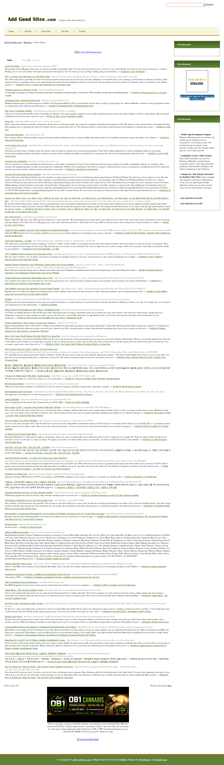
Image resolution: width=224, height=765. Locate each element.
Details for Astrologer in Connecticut (82, 169)
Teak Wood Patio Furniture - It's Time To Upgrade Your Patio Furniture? (36, 458)
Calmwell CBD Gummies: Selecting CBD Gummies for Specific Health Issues (37, 230)
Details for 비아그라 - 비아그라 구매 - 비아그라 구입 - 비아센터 (52, 453)
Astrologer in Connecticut (16, 161)
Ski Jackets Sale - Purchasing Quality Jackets (24, 603)
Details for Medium (49, 304)
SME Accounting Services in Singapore (21, 582)
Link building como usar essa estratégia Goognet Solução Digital (32, 288)
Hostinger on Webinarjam (16, 474)
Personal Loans (160, 759)
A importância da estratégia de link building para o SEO (29, 278)
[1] (159, 685)
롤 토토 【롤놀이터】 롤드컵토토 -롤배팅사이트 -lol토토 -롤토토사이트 (35, 365)
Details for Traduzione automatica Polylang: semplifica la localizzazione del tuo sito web (62, 577)
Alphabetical (35, 60)
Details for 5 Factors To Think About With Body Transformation (92, 378)
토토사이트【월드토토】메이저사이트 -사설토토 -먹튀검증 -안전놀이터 (35, 653)
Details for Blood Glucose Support (127, 386)
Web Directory (145, 759)
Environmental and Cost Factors (18, 391)
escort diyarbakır (12, 66)
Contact (82, 31)
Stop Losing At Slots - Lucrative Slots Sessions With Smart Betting (33, 407)
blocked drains (11, 524)
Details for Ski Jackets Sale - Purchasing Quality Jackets (127, 611)
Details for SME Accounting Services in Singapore (115, 585)
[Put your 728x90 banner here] (88, 52)
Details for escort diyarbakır (133, 71)
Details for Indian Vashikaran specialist (53, 558)
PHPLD (123, 759)
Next (170, 685)
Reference (28, 42)
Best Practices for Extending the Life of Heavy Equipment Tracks (32, 309)
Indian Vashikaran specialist (17, 532)
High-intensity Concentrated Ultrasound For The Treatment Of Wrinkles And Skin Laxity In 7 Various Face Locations (54, 513)
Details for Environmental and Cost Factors (74, 394)
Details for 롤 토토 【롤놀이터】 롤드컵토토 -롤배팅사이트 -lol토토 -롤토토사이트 (72, 370)
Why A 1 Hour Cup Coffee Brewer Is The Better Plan (27, 76)
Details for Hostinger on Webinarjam (140, 476)
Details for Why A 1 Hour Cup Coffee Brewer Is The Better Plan (43, 84)
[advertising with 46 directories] (88, 739)
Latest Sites (46, 31)
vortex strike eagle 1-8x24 (16, 145)
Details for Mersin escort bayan (155, 622)
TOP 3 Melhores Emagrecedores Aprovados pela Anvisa (28, 254)
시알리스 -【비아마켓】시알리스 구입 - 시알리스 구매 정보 (30, 481)
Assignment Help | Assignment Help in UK (22, 100)
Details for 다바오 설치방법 (77, 402)
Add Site (27, 31)
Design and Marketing (14, 134)
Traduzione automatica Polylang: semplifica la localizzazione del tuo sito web (37, 574)
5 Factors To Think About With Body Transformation (27, 375)
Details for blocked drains (31, 527)
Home (11, 31)
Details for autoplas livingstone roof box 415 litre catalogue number (110, 495)
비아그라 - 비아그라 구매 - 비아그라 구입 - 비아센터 (27, 447)
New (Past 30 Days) (13, 216)
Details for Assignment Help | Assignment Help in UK (71, 105)
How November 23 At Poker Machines (21, 420)
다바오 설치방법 (12, 399)
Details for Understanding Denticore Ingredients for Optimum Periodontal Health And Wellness (55, 635)
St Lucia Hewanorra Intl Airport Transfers (23, 174)
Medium (8, 299)
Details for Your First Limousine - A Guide (41, 248)
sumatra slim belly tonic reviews (18, 563)
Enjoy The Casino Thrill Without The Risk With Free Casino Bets (32, 336)
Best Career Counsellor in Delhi (18, 110)
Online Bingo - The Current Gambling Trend (24, 590)
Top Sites (65, 31)
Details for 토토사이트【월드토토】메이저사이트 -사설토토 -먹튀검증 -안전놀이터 (83, 661)
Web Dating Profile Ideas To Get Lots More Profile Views (29, 500)
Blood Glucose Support (14, 383)
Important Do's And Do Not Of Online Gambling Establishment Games (35, 640)
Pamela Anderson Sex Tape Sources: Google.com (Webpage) (30, 322)
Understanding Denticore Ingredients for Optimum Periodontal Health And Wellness (40, 627)
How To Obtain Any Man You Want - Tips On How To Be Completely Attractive (39, 666)
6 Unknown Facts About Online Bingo (21, 434)
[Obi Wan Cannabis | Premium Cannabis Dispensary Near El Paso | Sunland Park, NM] (88, 721)
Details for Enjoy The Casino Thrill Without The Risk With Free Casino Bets (78, 344)
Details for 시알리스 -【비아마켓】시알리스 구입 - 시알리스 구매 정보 (87, 487)
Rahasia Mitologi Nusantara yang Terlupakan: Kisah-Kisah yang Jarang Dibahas (39, 264)
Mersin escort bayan (13, 616)
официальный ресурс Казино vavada (21, 89)
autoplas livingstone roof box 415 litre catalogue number (29, 492)
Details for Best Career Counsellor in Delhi (65, 116)
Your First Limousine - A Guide (18, 240)
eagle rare (9, 121)
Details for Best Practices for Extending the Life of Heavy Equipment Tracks (50, 317)
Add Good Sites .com (47, 19)
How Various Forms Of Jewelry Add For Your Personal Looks (31, 349)
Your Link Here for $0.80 (191, 198)
